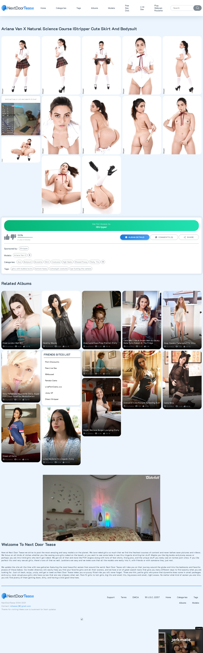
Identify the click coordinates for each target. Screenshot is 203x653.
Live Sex (142, 8)
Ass (19, 262)
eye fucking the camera (80, 268)
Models (111, 7)
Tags (78, 7)
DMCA (136, 597)
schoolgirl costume (59, 268)
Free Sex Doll (127, 8)
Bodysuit (28, 262)
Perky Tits (94, 262)
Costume (56, 262)
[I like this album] (7, 237)
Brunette (38, 262)
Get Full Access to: (101, 226)
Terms (123, 597)
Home (43, 7)
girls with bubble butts (22, 268)
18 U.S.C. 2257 (152, 597)
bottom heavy (41, 268)
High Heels (67, 262)
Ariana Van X (20, 255)
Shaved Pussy (81, 262)
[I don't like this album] (13, 237)
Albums (94, 7)
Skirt (47, 262)
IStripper (24, 248)
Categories (61, 7)
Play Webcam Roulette (158, 8)
